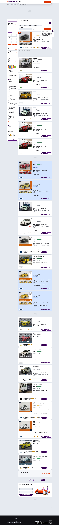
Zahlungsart (9, 30)
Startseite (8, 4)
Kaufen (10, 31)
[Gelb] (12, 67)
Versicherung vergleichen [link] (36, 63)
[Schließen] (53, 31)
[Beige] (10, 65)
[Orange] (8, 67)
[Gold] (10, 69)
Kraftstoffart (9, 51)
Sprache (8, 521)
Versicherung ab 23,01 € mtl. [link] (37, 37)
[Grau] (12, 65)
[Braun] (13, 65)
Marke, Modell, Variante (11, 26)
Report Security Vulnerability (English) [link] (12, 518)
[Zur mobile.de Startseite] (14, 1)
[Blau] (10, 67)
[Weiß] (15, 65)
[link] (35, 40)
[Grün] (15, 67)
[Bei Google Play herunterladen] (44, 523)
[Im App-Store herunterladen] (38, 523)
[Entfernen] (21, 25)
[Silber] (8, 69)
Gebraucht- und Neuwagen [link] (14, 4)
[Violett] (12, 69)
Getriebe (9, 60)
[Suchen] (50, 23)
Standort (9, 48)
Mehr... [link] (9, 121)
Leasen (15, 31)
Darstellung (15, 521)
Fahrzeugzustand (10, 23)
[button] (12, 24)
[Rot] (13, 67)
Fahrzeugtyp (9, 56)
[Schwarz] (8, 65)
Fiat (19, 4)
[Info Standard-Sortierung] (33, 29)
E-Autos (9, 58)
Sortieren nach (21, 27)
